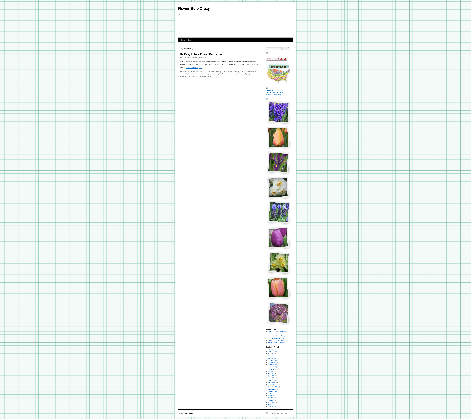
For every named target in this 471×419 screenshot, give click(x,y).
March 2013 (271, 356)
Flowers (202, 72)
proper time (241, 74)
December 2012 (272, 358)
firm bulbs (191, 74)
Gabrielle (203, 57)
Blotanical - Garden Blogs (273, 95)
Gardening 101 (211, 72)
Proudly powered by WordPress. (278, 413)
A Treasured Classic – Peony (276, 336)
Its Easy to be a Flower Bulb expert (202, 54)
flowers (197, 74)
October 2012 (272, 362)
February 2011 (272, 407)
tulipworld (191, 76)
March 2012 (271, 378)
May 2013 (271, 354)
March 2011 (271, 404)
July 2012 (271, 369)
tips (181, 76)
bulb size (249, 72)
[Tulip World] (267, 54)
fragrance (204, 74)
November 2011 (273, 387)
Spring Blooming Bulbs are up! (277, 342)
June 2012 (271, 371)
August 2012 (272, 367)
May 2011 (271, 400)
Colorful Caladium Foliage (276, 338)
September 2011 (273, 391)
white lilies (198, 76)
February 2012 (272, 380)
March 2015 (271, 349)
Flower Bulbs (194, 72)
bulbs (254, 72)
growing (216, 74)
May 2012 (271, 373)
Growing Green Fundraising (274, 92)
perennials (232, 74)
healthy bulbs (223, 74)
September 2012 (273, 365)
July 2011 (271, 396)
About (189, 40)
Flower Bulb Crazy (194, 8)
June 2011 (271, 398)
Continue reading (194, 67)
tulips (185, 76)
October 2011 (272, 389)
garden (210, 74)
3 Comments (207, 76)
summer (224, 72)
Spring (218, 72)
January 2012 (272, 382)
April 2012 (271, 376)
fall (186, 74)
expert (182, 74)
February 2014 (272, 351)
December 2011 (272, 384)
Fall (188, 72)
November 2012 (273, 360)
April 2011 (271, 402)
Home (183, 40)
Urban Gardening (233, 72)
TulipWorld (269, 90)
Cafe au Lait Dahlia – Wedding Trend (279, 340)
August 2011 (272, 393)
